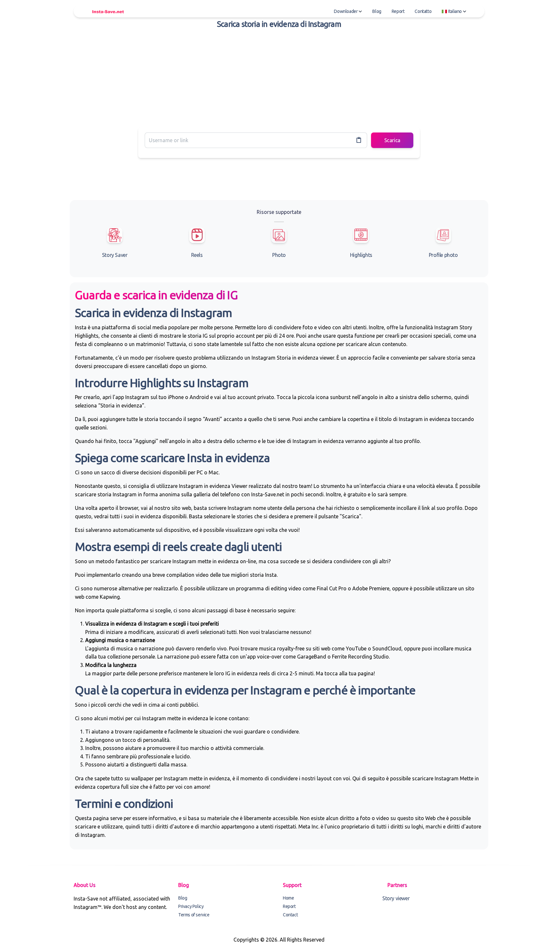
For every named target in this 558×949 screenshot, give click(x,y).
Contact (290, 914)
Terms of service (194, 914)
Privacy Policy (190, 906)
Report (398, 11)
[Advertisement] (279, 77)
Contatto (423, 11)
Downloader (345, 11)
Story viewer (395, 898)
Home (288, 898)
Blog (376, 11)
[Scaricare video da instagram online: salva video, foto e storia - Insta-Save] (108, 11)
